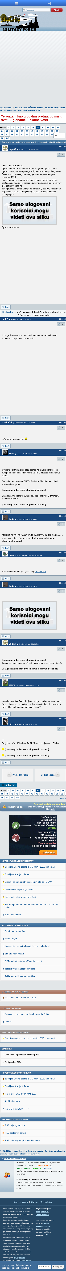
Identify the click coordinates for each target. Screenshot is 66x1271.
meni (16, 3)
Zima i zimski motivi (14, 954)
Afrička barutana (12, 1101)
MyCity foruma (19, 1257)
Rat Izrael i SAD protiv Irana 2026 (20, 897)
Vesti (38, 1211)
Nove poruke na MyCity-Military (17, 861)
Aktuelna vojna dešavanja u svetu (29, 107)
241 (7, 138)
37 (17, 131)
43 (47, 131)
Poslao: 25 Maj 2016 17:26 (29, 644)
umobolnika (40, 571)
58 (2, 138)
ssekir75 (7, 422)
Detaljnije (48, 1168)
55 (47, 135)
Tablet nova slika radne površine (20, 969)
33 (58, 128)
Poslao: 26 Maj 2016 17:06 (27, 724)
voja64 (12, 149)
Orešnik (8, 1021)
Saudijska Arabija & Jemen (17, 874)
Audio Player (11, 938)
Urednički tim (46, 1202)
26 (23, 128)
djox (11, 724)
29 (38, 128)
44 (52, 131)
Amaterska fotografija (15, 931)
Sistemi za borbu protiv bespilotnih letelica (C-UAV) (28, 882)
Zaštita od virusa (42, 1215)
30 (43, 128)
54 (42, 135)
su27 (5, 319)
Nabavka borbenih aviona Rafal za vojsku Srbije (27, 1014)
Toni (11, 453)
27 (28, 128)
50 (22, 135)
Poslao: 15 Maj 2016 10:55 (25, 423)
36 (12, 131)
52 (32, 135)
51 (27, 135)
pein (11, 519)
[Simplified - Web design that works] (47, 1234)
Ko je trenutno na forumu (15, 1159)
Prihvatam (44, 1266)
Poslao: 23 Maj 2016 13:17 (27, 586)
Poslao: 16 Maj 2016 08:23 (27, 519)
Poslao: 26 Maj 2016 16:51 (29, 685)
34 (2, 131)
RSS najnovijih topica (15, 1125)
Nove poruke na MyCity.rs (15, 925)
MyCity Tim (26, 1260)
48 (12, 135)
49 (17, 135)
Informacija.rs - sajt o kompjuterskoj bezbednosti (27, 946)
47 (7, 135)
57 (7, 797)
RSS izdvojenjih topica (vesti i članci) (22, 1140)
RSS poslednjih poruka (15, 1133)
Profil (7, 307)
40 (32, 131)
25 (18, 128)
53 (37, 135)
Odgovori (10, 785)
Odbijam (57, 1266)
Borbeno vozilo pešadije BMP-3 (19, 889)
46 (2, 135)
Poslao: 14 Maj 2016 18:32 (21, 319)
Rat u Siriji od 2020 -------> (17, 1109)
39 (27, 131)
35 (7, 131)
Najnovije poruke (21, 1202)
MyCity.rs (44, 1211)
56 (52, 135)
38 (22, 131)
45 (57, 131)
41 (37, 131)
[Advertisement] (33, 69)
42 (42, 131)
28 (33, 128)
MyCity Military (6, 107)
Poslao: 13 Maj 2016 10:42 (29, 150)
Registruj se (7, 312)
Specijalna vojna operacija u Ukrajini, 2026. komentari (30, 867)
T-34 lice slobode (13, 914)
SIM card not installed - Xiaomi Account (23, 961)
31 (48, 128)
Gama (12, 685)
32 (53, 128)
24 (13, 128)
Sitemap (34, 1202)
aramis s (13, 555)
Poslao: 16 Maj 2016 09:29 (32, 555)
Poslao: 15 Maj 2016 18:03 (27, 454)
